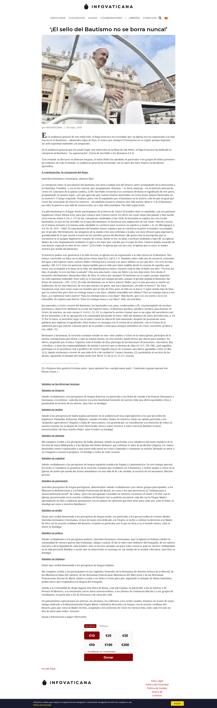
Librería (134, 18)
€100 (108, 644)
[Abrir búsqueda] (160, 18)
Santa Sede (58, 18)
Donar (108, 657)
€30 (125, 635)
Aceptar (177, 703)
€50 (92, 644)
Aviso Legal (157, 681)
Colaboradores (111, 18)
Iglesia (92, 18)
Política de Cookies (157, 688)
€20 (108, 635)
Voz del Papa (48, 668)
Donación (149, 18)
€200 (125, 644)
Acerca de (157, 692)
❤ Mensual (103, 626)
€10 (92, 635)
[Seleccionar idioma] (166, 18)
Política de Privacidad (157, 684)
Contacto (157, 695)
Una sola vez (90, 626)
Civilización (77, 18)
